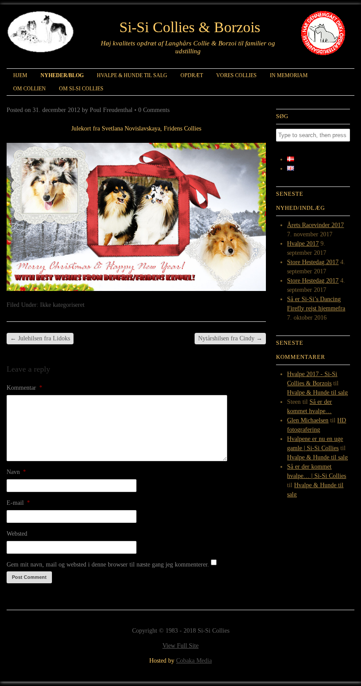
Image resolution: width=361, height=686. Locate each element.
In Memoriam (289, 75)
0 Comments (153, 110)
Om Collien (29, 89)
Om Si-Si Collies (81, 89)
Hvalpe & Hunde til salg (132, 75)
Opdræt (191, 75)
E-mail (18, 503)
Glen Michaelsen (307, 420)
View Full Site (180, 645)
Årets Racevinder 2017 (315, 225)
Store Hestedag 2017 (313, 262)
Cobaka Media (194, 660)
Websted (17, 533)
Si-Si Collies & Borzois (189, 27)
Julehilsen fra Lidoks (40, 338)
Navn (16, 472)
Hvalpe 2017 (303, 243)
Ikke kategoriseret (62, 305)
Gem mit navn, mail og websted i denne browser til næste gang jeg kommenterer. (108, 564)
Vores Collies (236, 75)
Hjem (20, 75)
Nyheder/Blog (62, 75)
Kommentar (24, 387)
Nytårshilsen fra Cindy (230, 338)
